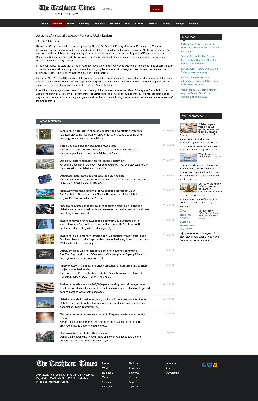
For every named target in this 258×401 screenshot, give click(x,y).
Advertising (172, 372)
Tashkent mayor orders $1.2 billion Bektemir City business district (100, 220)
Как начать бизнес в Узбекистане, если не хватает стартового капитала (210, 187)
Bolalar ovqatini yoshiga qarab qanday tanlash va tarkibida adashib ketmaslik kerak (208, 129)
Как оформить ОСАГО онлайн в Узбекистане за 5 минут (208, 214)
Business (100, 23)
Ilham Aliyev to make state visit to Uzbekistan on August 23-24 (97, 190)
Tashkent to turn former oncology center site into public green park (101, 130)
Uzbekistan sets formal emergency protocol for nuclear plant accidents (103, 299)
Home (44, 23)
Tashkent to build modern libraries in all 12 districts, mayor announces (103, 235)
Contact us (172, 368)
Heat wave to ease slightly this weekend (84, 332)
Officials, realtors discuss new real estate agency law (92, 160)
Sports (166, 23)
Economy (84, 23)
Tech (127, 23)
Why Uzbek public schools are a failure (209, 155)
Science (152, 23)
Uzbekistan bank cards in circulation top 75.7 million (92, 175)
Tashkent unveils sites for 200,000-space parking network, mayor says (102, 284)
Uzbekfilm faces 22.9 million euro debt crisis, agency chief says (98, 250)
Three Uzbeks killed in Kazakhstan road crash (88, 145)
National (57, 23)
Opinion (193, 23)
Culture (139, 23)
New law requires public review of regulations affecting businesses (101, 205)
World (70, 23)
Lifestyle (179, 23)
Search (156, 9)
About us (171, 363)
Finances (115, 23)
